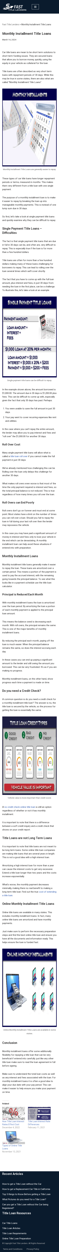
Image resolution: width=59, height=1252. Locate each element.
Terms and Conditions (12, 1249)
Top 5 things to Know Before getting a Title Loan (26, 1194)
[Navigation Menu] (35, 6)
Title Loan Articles (11, 1228)
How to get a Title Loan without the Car (21, 1184)
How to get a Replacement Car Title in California (26, 1189)
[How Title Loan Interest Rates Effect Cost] (13, 1113)
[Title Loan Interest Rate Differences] (39, 1113)
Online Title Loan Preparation (16, 1238)
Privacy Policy (33, 1249)
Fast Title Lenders (10, 24)
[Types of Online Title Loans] (13, 1137)
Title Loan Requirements (14, 1233)
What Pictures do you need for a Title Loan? (24, 1199)
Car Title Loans (9, 1223)
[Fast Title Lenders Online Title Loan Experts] (14, 7)
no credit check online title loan (19, 807)
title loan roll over (19, 456)
